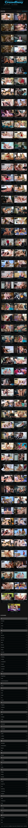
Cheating (2, 656)
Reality (2, 772)
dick (17, 65)
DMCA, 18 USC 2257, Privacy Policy (16, 826)
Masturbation (3, 745)
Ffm (2, 697)
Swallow (2, 793)
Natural (2, 755)
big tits (17, 54)
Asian (2, 625)
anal (17, 387)
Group (2, 709)
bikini (17, 344)
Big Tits (2, 640)
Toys (2, 803)
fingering (18, 33)
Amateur (2, 620)
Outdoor (2, 760)
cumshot (23, 22)
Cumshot (2, 668)
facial (23, 516)
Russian (2, 776)
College (2, 659)
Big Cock (2, 637)
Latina (2, 733)
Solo (2, 786)
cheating (24, 54)
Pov (1, 764)
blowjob (10, 33)
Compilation (3, 661)
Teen (2, 798)
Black (2, 642)
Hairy (2, 714)
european (25, 237)
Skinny (2, 781)
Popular (23, 11)
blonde (17, 22)
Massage (3, 743)
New (17, 11)
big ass (4, 22)
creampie (11, 54)
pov (11, 22)
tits (7, 33)
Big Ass (2, 635)
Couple (2, 664)
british (23, 65)
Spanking (3, 788)
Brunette (2, 652)
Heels (2, 719)
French (2, 700)
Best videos (7, 4)
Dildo (2, 678)
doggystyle (11, 194)
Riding (2, 774)
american (4, 484)
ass (16, 151)
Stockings (3, 791)
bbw (3, 108)
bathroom (22, 33)
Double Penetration (4, 680)
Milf (1, 750)
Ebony (2, 685)
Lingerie (2, 738)
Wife (2, 822)
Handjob (2, 716)
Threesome (3, 800)
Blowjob (2, 647)
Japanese (3, 728)
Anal (2, 623)
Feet (2, 692)
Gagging (2, 704)
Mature (2, 748)
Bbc (2, 632)
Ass (2, 628)
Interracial (3, 724)
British (2, 649)
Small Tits (3, 784)
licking (17, 97)
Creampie (3, 666)
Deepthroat (3, 676)
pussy (17, 108)
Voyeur (2, 812)
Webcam (2, 817)
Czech (2, 671)
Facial (2, 690)
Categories (15, 4)
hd (26, 516)
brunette (6, 194)
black (8, 22)
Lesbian (2, 736)
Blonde (2, 644)
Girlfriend (2, 707)
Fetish (2, 695)
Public (2, 767)
